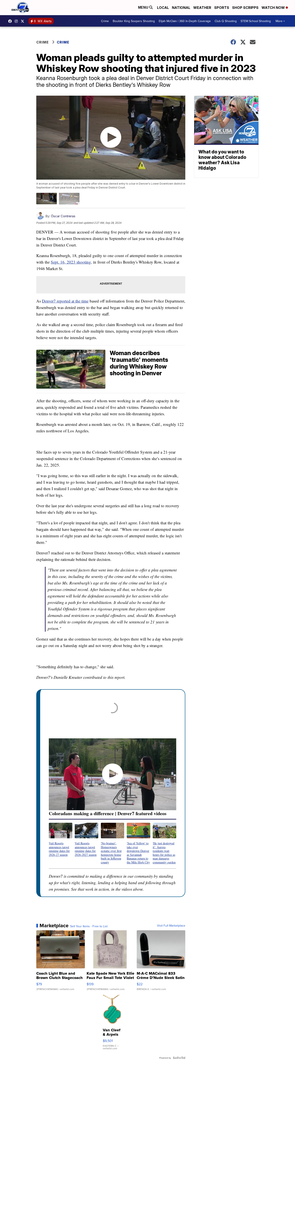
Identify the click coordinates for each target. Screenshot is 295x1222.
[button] (60, 840)
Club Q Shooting (226, 21)
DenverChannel (23, 21)
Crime (105, 21)
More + (280, 21)
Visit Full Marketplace (171, 925)
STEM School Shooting (256, 21)
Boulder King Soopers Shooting (134, 21)
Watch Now (274, 7)
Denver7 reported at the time (65, 301)
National (181, 7)
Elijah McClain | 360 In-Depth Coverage (185, 21)
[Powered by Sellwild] (179, 1057)
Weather (202, 7)
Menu (143, 7)
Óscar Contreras (63, 216)
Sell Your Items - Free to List (89, 926)
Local (163, 7)
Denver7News (11, 21)
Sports (221, 7)
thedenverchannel (17, 21)
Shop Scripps (245, 7)
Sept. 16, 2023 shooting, (71, 262)
